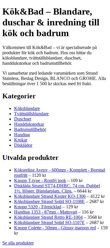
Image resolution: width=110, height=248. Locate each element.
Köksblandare (27, 108)
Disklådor (23, 145)
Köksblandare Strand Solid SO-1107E (49, 222)
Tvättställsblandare (31, 113)
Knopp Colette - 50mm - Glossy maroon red (55, 227)
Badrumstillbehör (30, 129)
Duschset (22, 118)
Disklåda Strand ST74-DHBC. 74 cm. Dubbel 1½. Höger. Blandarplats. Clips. (57, 188)
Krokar (20, 139)
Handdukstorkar (29, 124)
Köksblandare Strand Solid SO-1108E (49, 201)
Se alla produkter (18, 242)
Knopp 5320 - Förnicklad (37, 206)
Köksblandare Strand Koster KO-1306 (50, 196)
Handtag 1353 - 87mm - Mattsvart (45, 211)
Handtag (22, 134)
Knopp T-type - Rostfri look (40, 180)
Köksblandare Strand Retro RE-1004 (48, 217)
